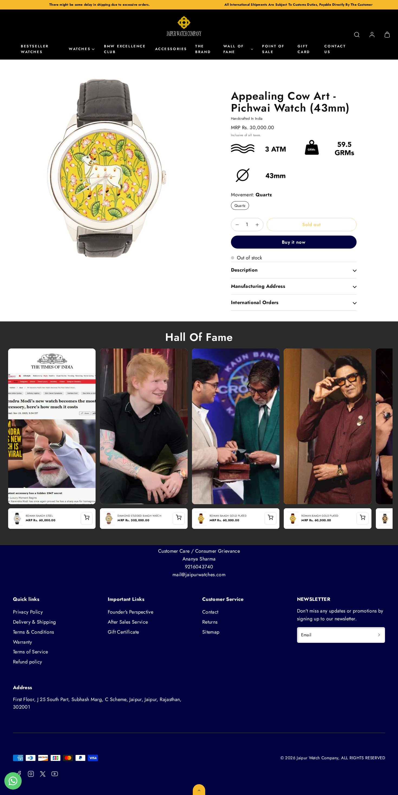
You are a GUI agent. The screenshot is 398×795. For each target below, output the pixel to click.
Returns (210, 621)
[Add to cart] (87, 518)
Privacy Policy (28, 611)
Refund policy (27, 661)
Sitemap (211, 632)
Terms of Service (30, 651)
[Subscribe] (379, 635)
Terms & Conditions (33, 632)
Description (244, 269)
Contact (210, 611)
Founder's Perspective (131, 611)
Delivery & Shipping (34, 621)
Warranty (22, 642)
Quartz (240, 205)
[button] (356, 34)
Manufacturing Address (258, 286)
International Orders (255, 302)
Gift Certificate (123, 632)
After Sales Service (128, 621)
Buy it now (293, 242)
